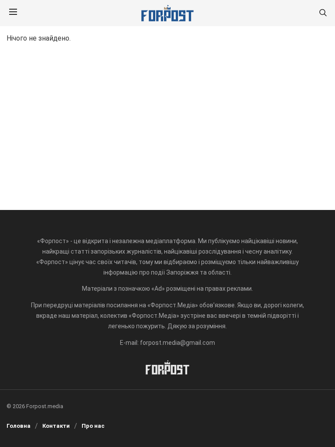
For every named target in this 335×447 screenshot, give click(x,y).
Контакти (56, 426)
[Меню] (13, 13)
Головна (19, 426)
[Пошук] (322, 13)
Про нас (93, 426)
